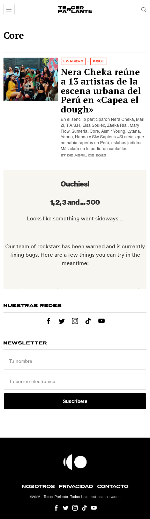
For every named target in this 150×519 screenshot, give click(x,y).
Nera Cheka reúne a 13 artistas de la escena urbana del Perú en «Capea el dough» (101, 90)
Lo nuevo (73, 61)
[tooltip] (48, 321)
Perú (98, 61)
